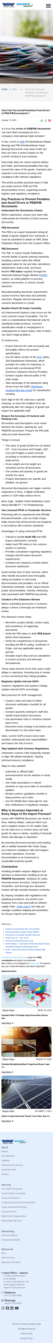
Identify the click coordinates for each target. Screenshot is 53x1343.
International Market (10, 1240)
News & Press (7, 1258)
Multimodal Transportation (13, 1216)
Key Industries (8, 1156)
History (4, 1151)
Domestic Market (9, 1235)
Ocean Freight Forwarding (13, 1193)
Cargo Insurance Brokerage (14, 1207)
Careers (5, 1174)
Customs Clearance (10, 1198)
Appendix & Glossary (11, 1262)
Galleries (5, 1160)
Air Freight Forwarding (11, 1189)
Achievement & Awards (12, 1165)
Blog (14, 89)
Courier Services (9, 1212)
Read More (6, 1023)
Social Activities (8, 1170)
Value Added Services (11, 1221)
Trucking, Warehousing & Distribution (18, 1202)
